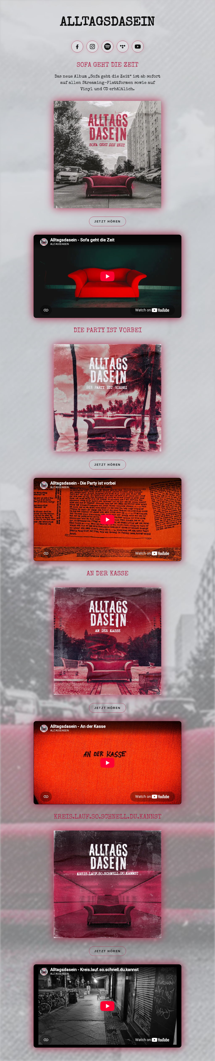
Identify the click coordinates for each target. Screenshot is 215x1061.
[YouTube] (138, 46)
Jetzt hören (107, 221)
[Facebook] (77, 46)
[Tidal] (122, 46)
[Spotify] (107, 46)
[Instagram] (92, 46)
